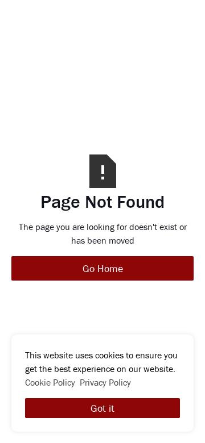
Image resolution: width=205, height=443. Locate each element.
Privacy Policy (105, 382)
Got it (102, 408)
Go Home (103, 268)
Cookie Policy (50, 382)
